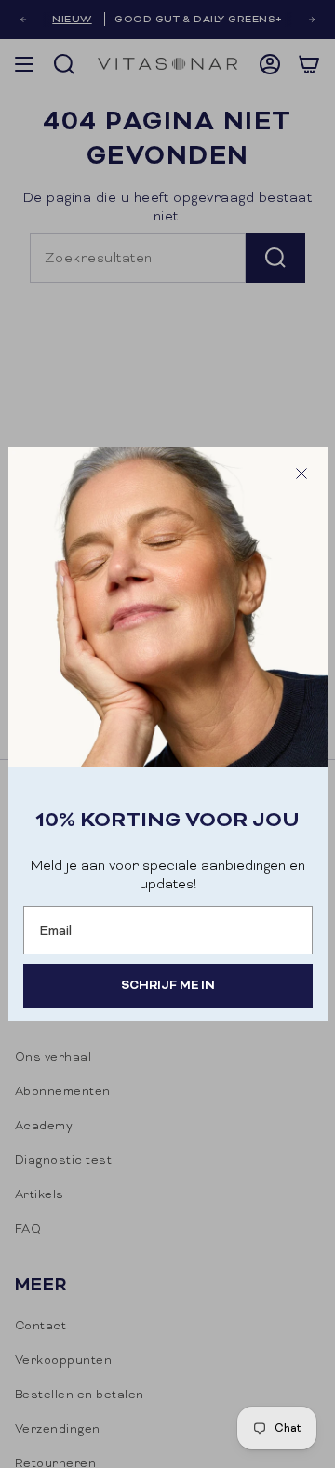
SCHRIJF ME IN (168, 985)
